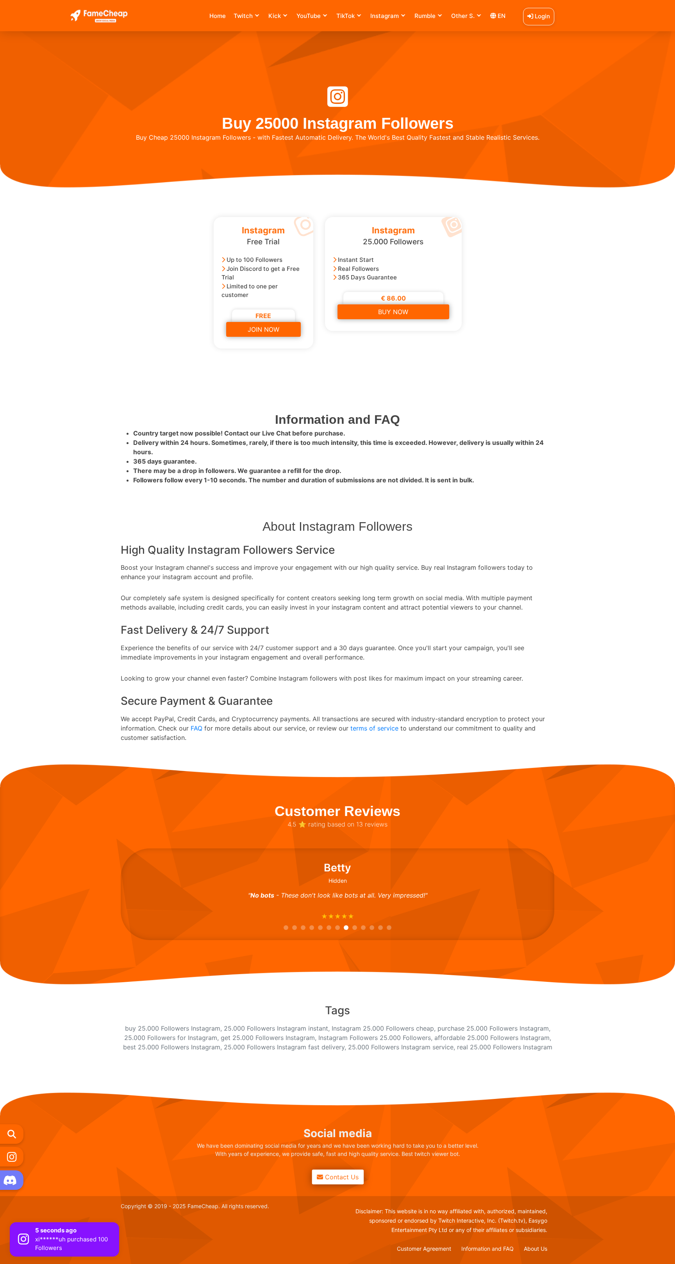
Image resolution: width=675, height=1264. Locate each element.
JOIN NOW (263, 329)
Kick (274, 16)
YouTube (308, 16)
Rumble (425, 16)
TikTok (345, 16)
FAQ (196, 728)
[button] (286, 927)
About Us (535, 1248)
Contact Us (341, 1177)
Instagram (384, 16)
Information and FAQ (487, 1248)
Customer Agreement (424, 1248)
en (500, 16)
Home (217, 16)
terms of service (374, 728)
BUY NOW (393, 312)
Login (541, 16)
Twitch (243, 16)
